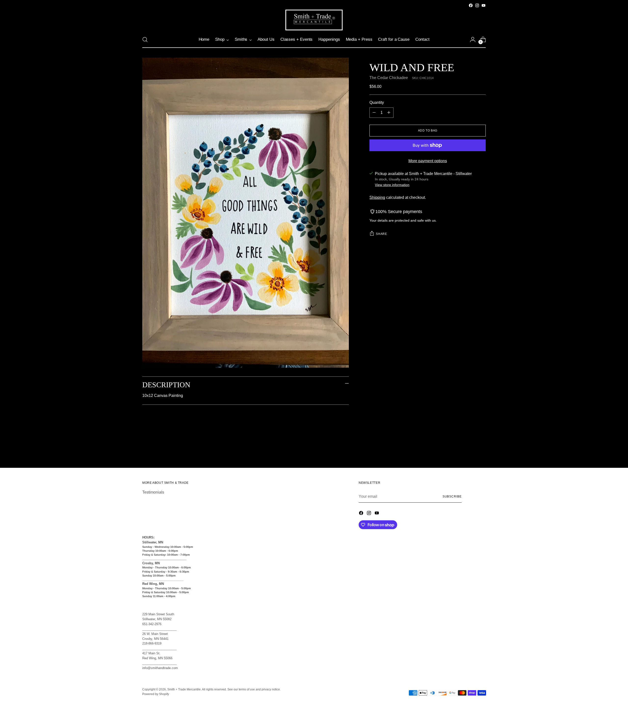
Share (381, 234)
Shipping (377, 197)
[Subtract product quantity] (374, 113)
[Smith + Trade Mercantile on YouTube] (483, 5)
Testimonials (153, 492)
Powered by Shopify (155, 694)
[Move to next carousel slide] (481, 451)
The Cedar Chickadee (388, 78)
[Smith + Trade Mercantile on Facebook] (471, 5)
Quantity (376, 102)
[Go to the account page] (473, 39)
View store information (392, 185)
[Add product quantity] (388, 113)
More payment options (427, 161)
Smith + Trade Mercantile (184, 689)
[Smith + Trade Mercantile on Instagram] (477, 5)
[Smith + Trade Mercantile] (314, 20)
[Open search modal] (145, 39)
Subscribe (452, 496)
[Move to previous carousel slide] (470, 451)
